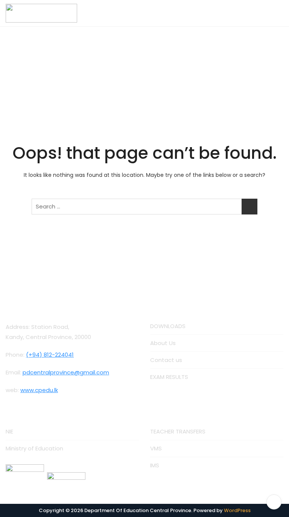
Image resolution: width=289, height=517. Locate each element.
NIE (9, 431)
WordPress (237, 510)
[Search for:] (144, 206)
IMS (154, 465)
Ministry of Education (34, 448)
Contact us (166, 360)
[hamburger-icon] (274, 13)
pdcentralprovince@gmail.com (66, 372)
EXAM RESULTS (169, 377)
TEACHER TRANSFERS (177, 431)
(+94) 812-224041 (50, 355)
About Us (163, 343)
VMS (156, 448)
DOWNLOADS (168, 326)
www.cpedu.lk (39, 390)
